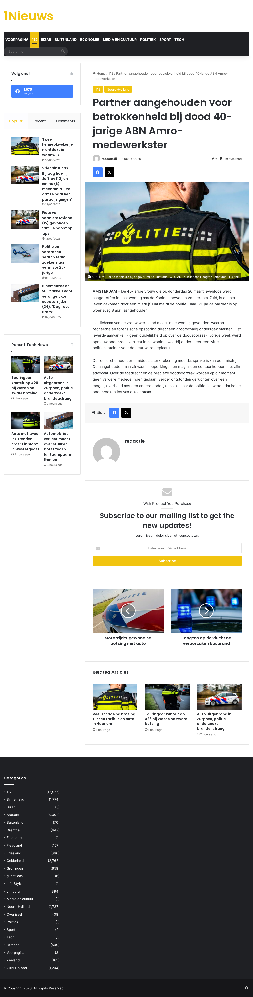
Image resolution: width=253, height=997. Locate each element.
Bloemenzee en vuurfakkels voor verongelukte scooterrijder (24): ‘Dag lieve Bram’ (57, 299)
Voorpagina (16, 39)
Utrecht (13, 945)
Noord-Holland (118, 89)
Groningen (15, 868)
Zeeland (13, 960)
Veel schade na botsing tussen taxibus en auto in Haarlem (114, 719)
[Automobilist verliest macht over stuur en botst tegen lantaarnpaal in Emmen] (58, 420)
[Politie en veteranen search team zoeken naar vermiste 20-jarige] (25, 253)
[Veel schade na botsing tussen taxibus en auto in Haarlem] (115, 697)
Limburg (13, 891)
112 (35, 39)
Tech (179, 39)
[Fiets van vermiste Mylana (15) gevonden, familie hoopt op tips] (25, 219)
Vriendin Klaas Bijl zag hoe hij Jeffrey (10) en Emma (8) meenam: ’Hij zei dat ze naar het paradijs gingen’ (57, 184)
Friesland (14, 853)
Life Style (14, 884)
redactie (108, 159)
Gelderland (15, 861)
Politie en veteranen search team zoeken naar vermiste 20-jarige (54, 259)
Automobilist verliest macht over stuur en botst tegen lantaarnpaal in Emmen (58, 446)
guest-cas (15, 876)
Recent (39, 121)
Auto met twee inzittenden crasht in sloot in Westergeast (25, 441)
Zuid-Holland (17, 968)
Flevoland (14, 845)
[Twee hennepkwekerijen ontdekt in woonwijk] (25, 146)
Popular (16, 121)
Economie (89, 39)
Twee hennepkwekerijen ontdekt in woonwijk (57, 147)
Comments (65, 121)
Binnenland (15, 799)
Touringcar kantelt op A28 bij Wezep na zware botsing (166, 719)
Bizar (46, 39)
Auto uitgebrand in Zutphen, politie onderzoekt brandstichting (214, 721)
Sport (165, 39)
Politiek (148, 39)
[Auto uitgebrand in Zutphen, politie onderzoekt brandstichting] (219, 697)
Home (101, 73)
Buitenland (66, 39)
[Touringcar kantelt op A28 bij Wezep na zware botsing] (167, 697)
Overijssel (14, 914)
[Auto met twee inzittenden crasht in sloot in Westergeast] (25, 420)
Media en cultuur (120, 39)
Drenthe (13, 830)
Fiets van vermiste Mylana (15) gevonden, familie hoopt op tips (57, 223)
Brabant (13, 815)
